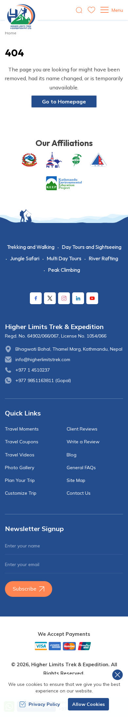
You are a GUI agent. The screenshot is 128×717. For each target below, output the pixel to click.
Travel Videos (19, 455)
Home (10, 32)
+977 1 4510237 (32, 370)
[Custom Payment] (64, 646)
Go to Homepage (64, 101)
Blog (71, 455)
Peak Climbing (64, 270)
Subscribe (24, 588)
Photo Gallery (19, 467)
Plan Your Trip (20, 480)
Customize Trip (20, 493)
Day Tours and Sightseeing (91, 247)
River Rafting (103, 258)
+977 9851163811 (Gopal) (43, 380)
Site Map (76, 480)
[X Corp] (50, 298)
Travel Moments (22, 429)
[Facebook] (36, 298)
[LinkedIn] (78, 298)
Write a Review (83, 442)
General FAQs (81, 467)
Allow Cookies (88, 704)
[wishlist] (91, 10)
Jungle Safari (24, 258)
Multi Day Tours (64, 258)
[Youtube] (92, 298)
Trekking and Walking (30, 247)
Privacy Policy (44, 704)
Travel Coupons (21, 442)
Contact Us (79, 493)
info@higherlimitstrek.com (42, 359)
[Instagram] (64, 298)
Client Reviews (82, 429)
